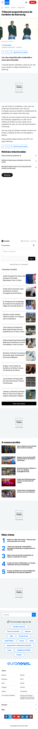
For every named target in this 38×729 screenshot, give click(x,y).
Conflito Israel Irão (19, 627)
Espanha (28, 631)
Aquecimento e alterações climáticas (19, 645)
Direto (33, 2)
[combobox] (19, 615)
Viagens (4, 687)
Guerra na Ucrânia (13, 631)
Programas (23, 691)
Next (3, 683)
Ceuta (9, 650)
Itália (11, 636)
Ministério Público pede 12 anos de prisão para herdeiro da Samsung (16, 167)
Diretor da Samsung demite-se (11, 155)
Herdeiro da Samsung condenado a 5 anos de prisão (16, 161)
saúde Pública (9, 641)
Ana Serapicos (7, 45)
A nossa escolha (11, 442)
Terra (21, 679)
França (21, 641)
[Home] (2, 7)
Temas (4, 670)
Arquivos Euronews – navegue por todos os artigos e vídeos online (27, 697)
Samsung (7, 175)
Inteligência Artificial (24, 650)
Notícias (7, 7)
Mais (3, 709)
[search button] (34, 615)
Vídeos (4, 691)
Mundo (13, 7)
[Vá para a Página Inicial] (7, 2)
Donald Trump (23, 636)
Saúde (32, 641)
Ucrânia (19, 655)
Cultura (22, 687)
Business (4, 679)
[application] (19, 29)
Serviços (4, 705)
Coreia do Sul (21, 7)
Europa (4, 675)
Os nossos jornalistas (8, 695)
